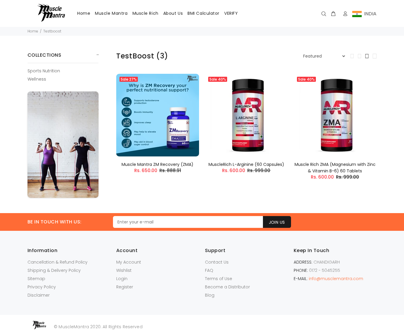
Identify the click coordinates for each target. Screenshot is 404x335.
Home (33, 31)
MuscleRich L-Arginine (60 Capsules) (246, 164)
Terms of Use (218, 279)
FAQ (209, 270)
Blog (209, 295)
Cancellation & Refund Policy (58, 262)
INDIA (369, 13)
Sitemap (36, 279)
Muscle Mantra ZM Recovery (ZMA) (157, 164)
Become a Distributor (227, 287)
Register (124, 287)
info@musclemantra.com (336, 279)
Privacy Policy (42, 287)
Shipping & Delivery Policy (54, 270)
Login (121, 279)
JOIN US (277, 222)
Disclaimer (39, 295)
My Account (128, 262)
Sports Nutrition (44, 71)
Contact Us (217, 262)
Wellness (37, 79)
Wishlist (124, 270)
